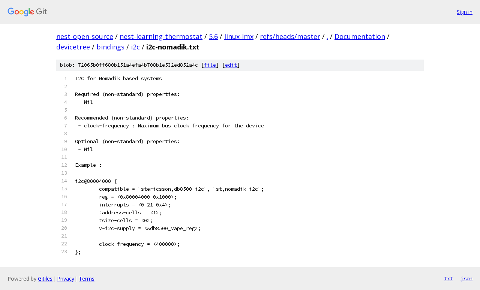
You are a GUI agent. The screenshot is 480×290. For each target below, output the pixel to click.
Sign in (464, 11)
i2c (135, 46)
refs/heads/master (290, 36)
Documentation (359, 36)
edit (231, 65)
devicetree (73, 46)
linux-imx (239, 36)
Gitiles (45, 278)
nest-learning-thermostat (161, 36)
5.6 (213, 36)
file (210, 65)
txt (448, 278)
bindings (110, 46)
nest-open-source (84, 36)
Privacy (65, 278)
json (466, 278)
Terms (86, 278)
